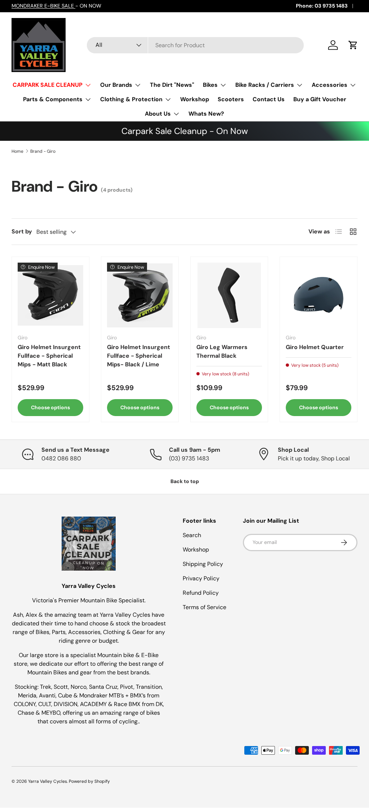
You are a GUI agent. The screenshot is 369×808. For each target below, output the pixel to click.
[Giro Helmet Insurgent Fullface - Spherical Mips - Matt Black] (50, 295)
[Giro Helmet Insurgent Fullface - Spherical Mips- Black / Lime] (140, 295)
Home (17, 151)
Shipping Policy (203, 564)
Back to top (184, 481)
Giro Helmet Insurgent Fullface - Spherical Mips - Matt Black (49, 355)
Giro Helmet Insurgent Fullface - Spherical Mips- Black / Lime (138, 355)
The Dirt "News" (172, 85)
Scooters (231, 99)
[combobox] (195, 45)
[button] (353, 45)
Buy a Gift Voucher (319, 99)
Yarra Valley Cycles (47, 781)
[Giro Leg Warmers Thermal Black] (229, 295)
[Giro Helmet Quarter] (318, 295)
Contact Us (269, 99)
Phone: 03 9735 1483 (322, 6)
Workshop (194, 99)
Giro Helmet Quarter (315, 347)
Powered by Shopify (89, 781)
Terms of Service (204, 607)
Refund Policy (201, 593)
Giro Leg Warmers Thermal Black (222, 351)
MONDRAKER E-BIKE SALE (43, 6)
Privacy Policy (201, 578)
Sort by (22, 231)
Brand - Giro (42, 151)
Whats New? (206, 113)
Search (192, 535)
